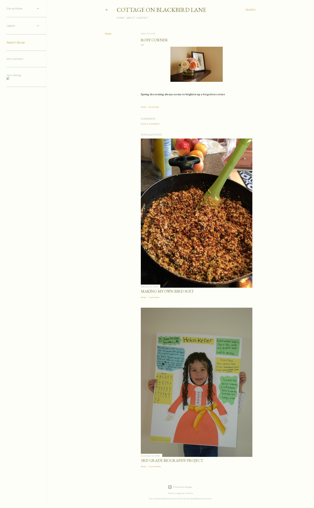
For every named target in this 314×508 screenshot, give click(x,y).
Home (120, 17)
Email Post (154, 107)
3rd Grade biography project (172, 460)
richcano (189, 493)
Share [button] (108, 33)
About (130, 17)
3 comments (155, 466)
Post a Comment (150, 124)
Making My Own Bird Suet (167, 291)
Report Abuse (16, 42)
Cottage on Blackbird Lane (161, 10)
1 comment (154, 297)
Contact (142, 17)
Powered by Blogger (182, 487)
